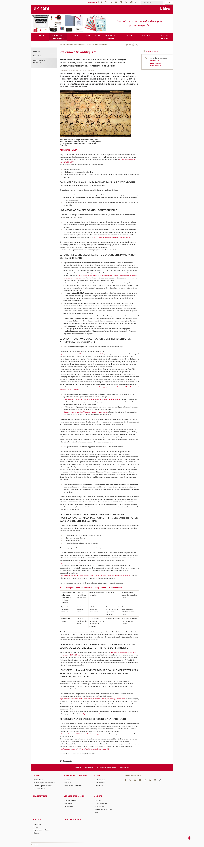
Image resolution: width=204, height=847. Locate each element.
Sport (96, 812)
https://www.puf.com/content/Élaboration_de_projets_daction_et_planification (86, 563)
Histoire (36, 833)
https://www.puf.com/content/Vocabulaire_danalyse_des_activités (82, 354)
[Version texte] (130, 45)
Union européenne (70, 800)
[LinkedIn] (111, 2)
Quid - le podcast (72, 820)
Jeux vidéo (37, 824)
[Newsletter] (131, 2)
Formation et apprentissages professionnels (155, 63)
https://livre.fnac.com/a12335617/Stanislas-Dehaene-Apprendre (81, 734)
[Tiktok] (136, 2)
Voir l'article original (152, 51)
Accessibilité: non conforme (106, 767)
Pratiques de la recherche (97, 45)
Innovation (37, 56)
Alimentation (99, 786)
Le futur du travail (39, 789)
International (68, 803)
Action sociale (99, 806)
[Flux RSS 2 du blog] (126, 2)
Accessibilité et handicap (103, 809)
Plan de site (89, 767)
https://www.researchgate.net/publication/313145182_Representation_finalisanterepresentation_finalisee (95, 575)
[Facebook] (101, 2)
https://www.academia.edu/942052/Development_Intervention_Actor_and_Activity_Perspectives (92, 699)
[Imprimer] (127, 45)
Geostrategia (68, 806)
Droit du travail (38, 780)
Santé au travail (100, 783)
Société (98, 796)
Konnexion (34, 845)
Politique (97, 800)
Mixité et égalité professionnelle (44, 783)
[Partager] (137, 45)
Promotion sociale (101, 803)
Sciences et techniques (76, 45)
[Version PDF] (134, 45)
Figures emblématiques (41, 830)
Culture (37, 820)
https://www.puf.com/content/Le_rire (95, 714)
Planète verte (40, 796)
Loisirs (36, 827)
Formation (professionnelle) (43, 786)
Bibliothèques (124, 767)
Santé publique (100, 780)
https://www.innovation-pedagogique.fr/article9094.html (112, 237)
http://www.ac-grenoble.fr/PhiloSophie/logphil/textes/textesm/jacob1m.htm (85, 749)
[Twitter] (106, 2)
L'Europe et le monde (74, 796)
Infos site (78, 767)
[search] (152, 3)
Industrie (36, 51)
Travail (36, 776)
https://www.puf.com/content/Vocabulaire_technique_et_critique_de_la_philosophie (92, 399)
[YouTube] (116, 2)
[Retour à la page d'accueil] (45, 9)
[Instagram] (121, 2)
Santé (97, 776)
